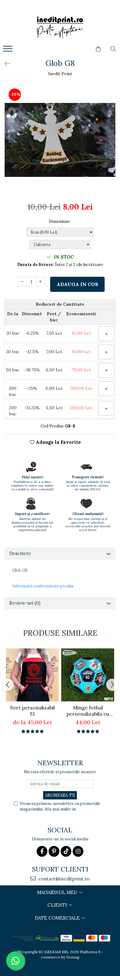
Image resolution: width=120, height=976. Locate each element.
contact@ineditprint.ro (63, 879)
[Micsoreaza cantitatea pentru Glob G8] (22, 282)
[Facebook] (42, 851)
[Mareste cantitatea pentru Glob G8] (40, 282)
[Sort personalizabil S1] (32, 674)
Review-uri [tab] (24, 603)
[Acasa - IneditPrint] (60, 27)
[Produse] (8, 50)
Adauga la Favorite (57, 442)
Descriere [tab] (20, 553)
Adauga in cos (77, 284)
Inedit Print (60, 73)
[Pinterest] (54, 851)
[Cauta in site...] (113, 49)
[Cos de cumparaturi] (98, 49)
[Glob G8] (60, 140)
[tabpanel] (60, 140)
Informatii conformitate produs (43, 586)
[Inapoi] (4, 63)
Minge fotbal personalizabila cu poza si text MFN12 (87, 710)
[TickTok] (66, 851)
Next (110, 146)
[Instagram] (78, 851)
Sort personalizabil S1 (32, 710)
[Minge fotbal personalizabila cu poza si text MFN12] (87, 674)
